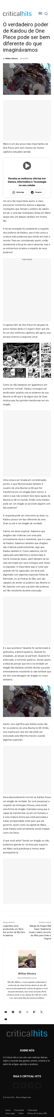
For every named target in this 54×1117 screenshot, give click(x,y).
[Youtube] (6, 1019)
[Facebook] (13, 1012)
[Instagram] (20, 1012)
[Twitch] (34, 1012)
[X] (41, 1012)
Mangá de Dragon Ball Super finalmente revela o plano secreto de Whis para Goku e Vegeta (40, 932)
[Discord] (6, 1012)
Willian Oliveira (11, 58)
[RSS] (27, 1012)
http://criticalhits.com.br (27, 978)
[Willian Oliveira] (27, 959)
